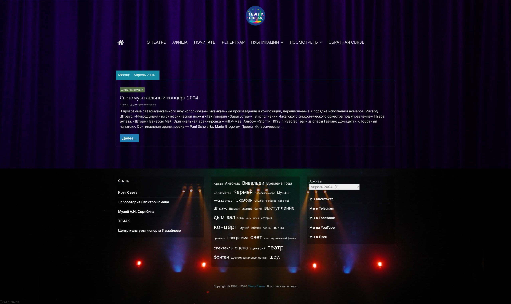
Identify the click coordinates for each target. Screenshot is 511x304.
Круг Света (128, 192)
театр (275, 247)
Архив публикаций (132, 90)
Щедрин (234, 208)
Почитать (204, 42)
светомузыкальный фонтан (280, 238)
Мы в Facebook (322, 218)
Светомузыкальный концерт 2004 (159, 97)
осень (267, 227)
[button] (281, 42)
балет (258, 208)
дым (219, 217)
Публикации (265, 42)
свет (256, 237)
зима (240, 218)
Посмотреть (304, 42)
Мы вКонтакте (321, 199)
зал (231, 217)
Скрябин (244, 200)
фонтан (221, 257)
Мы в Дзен (318, 237)
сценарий (257, 248)
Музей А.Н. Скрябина (136, 212)
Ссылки (259, 200)
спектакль (223, 248)
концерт (226, 226)
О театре (156, 42)
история (266, 218)
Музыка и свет (224, 200)
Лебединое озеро (265, 192)
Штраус (220, 208)
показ (278, 227)
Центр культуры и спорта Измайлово (149, 230)
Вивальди (253, 183)
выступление (279, 208)
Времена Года (279, 183)
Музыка (283, 193)
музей (244, 228)
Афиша (180, 42)
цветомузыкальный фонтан (249, 257)
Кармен (243, 192)
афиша (247, 208)
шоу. (274, 257)
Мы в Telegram (321, 208)
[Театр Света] (120, 42)
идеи (248, 218)
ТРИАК (124, 221)
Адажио (218, 183)
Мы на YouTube (322, 227)
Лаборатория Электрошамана (143, 202)
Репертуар (233, 42)
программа (237, 237)
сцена (241, 247)
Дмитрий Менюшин (144, 104)
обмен (256, 228)
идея (256, 218)
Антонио (232, 183)
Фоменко (270, 200)
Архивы (315, 181)
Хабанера (283, 200)
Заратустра (222, 193)
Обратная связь (346, 42)
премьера (219, 238)
